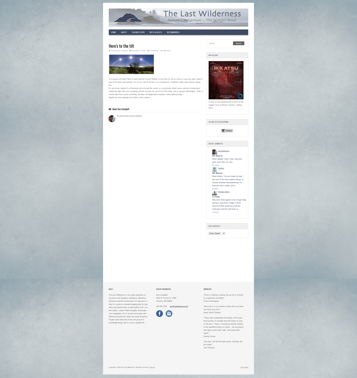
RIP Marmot (217, 156)
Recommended (173, 32)
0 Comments (154, 50)
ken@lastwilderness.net (179, 306)
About (124, 32)
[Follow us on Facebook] (159, 316)
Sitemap (152, 367)
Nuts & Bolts (156, 32)
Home (113, 32)
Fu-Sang (215, 197)
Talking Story (138, 32)
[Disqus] (156, 165)
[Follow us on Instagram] (169, 316)
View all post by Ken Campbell (130, 116)
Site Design (244, 367)
